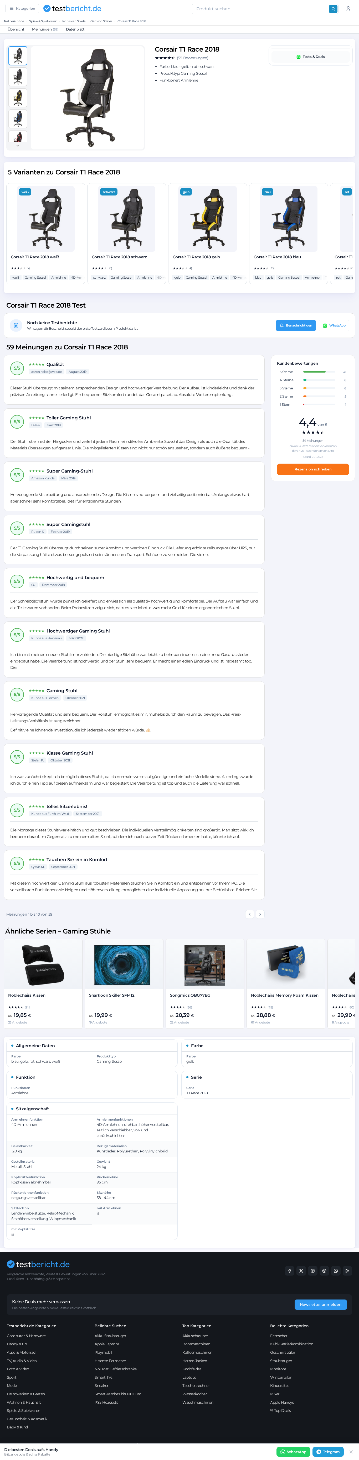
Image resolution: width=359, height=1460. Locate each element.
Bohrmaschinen (196, 1344)
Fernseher (279, 1335)
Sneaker (102, 1385)
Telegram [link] (331, 1451)
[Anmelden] (348, 8)
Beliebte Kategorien (289, 1325)
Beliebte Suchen (110, 1325)
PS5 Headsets (106, 1402)
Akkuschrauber (195, 1335)
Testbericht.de (14, 21)
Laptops (189, 1377)
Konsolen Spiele (73, 21)
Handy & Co (17, 1344)
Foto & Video (18, 1369)
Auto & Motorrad (21, 1352)
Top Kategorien (197, 1325)
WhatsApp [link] (296, 1451)
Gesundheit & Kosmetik (27, 1419)
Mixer (275, 1394)
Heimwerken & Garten (26, 1394)
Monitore (278, 1369)
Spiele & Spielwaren (43, 21)
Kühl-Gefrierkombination (291, 1344)
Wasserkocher (194, 1394)
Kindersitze (279, 1385)
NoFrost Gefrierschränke (116, 1369)
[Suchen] (333, 9)
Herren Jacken (194, 1360)
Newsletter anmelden (321, 1304)
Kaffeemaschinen (197, 1352)
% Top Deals (280, 1410)
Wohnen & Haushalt (24, 1402)
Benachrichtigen (299, 325)
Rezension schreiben (313, 469)
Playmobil (103, 1352)
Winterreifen (281, 1377)
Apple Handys (282, 1402)
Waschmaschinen (197, 1402)
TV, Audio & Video (22, 1360)
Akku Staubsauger (110, 1335)
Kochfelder (191, 1369)
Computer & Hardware (26, 1335)
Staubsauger (281, 1360)
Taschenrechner (196, 1385)
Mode (12, 1385)
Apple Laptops (107, 1344)
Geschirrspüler (282, 1352)
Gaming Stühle (101, 21)
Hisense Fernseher (110, 1360)
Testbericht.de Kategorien (32, 1325)
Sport (12, 1377)
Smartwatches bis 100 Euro (118, 1394)
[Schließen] (351, 1452)
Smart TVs (103, 1377)
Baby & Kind (17, 1427)
